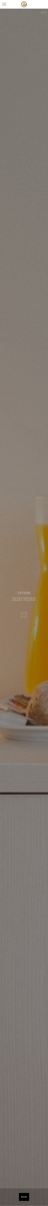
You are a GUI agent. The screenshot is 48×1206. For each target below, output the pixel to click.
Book (24, 1197)
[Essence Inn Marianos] (24, 4)
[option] (24, 603)
